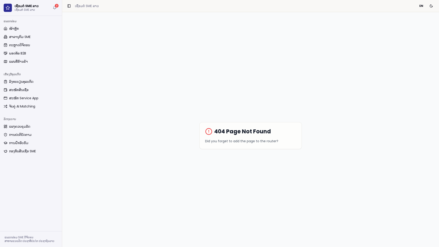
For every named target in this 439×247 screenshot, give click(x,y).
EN (421, 6)
